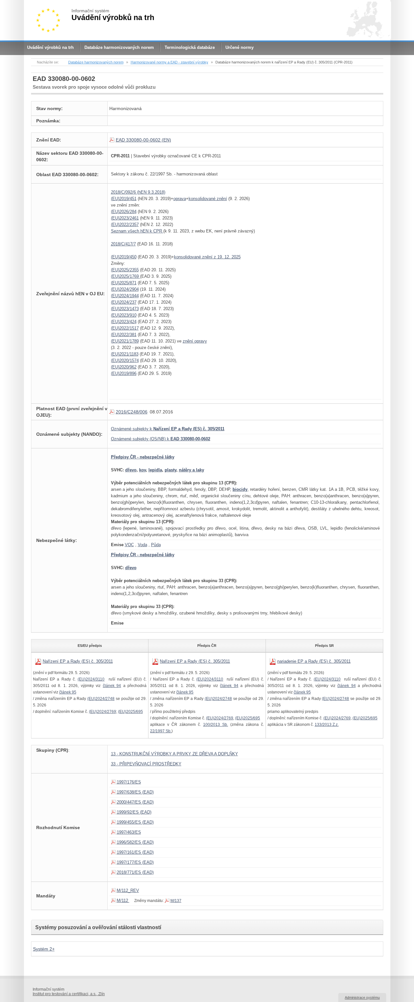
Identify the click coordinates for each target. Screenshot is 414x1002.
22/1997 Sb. (160, 731)
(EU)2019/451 (123, 198)
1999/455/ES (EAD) (135, 822)
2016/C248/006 (131, 411)
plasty (170, 469)
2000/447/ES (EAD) (135, 802)
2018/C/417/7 (123, 244)
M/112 (123, 900)
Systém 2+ (44, 948)
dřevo (130, 469)
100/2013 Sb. (215, 724)
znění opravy (195, 341)
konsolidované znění (208, 198)
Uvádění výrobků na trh (50, 47)
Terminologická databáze (190, 47)
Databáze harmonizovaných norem (119, 47)
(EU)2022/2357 (125, 224)
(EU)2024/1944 (125, 295)
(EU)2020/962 (123, 367)
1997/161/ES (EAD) (135, 852)
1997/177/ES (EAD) (135, 862)
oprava (179, 198)
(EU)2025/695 (130, 711)
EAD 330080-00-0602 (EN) (143, 139)
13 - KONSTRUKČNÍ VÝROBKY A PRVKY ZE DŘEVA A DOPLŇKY (174, 753)
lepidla (155, 469)
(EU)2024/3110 (91, 679)
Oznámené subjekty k (167, 428)
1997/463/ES (129, 832)
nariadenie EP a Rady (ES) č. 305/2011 (314, 661)
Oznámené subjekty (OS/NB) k (160, 438)
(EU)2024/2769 (102, 711)
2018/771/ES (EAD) (135, 872)
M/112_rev (128, 890)
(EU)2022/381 (123, 334)
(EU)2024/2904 (125, 289)
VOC (129, 544)
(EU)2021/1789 (125, 341)
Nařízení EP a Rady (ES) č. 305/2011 (78, 661)
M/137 (175, 900)
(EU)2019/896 (123, 373)
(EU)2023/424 (123, 321)
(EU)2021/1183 (124, 354)
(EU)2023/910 (123, 315)
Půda (156, 544)
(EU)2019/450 (123, 256)
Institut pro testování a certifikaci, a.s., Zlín (69, 994)
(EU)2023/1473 (125, 308)
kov (142, 469)
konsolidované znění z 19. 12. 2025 (207, 256)
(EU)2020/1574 (125, 360)
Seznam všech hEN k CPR (137, 231)
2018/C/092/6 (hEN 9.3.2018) (138, 192)
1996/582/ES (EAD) (135, 842)
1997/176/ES (129, 782)
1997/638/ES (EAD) (135, 792)
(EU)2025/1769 (125, 276)
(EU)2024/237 (123, 302)
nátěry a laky (191, 469)
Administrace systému (362, 997)
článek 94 (112, 685)
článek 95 (67, 692)
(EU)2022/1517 (125, 328)
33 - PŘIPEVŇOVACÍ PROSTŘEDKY (146, 763)
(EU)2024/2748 (100, 698)
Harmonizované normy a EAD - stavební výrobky (169, 62)
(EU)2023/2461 (125, 218)
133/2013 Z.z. (327, 724)
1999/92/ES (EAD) (134, 812)
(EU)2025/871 (123, 282)
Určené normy (239, 47)
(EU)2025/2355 (125, 269)
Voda (142, 544)
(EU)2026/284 (123, 211)
